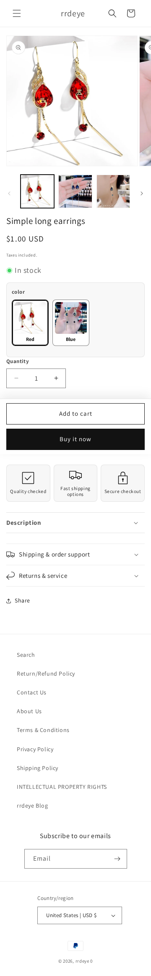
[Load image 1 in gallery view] (37, 191)
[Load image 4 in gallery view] (113, 191)
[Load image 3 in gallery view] (75, 191)
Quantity (17, 361)
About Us (29, 711)
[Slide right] (142, 193)
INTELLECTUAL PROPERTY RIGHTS (62, 786)
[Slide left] (9, 193)
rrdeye (82, 961)
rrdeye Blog (32, 805)
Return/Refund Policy (46, 673)
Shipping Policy (37, 768)
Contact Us (32, 692)
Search (26, 654)
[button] (17, 13)
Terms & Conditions (43, 730)
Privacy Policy (35, 749)
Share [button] (22, 600)
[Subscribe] (117, 859)
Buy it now (75, 439)
